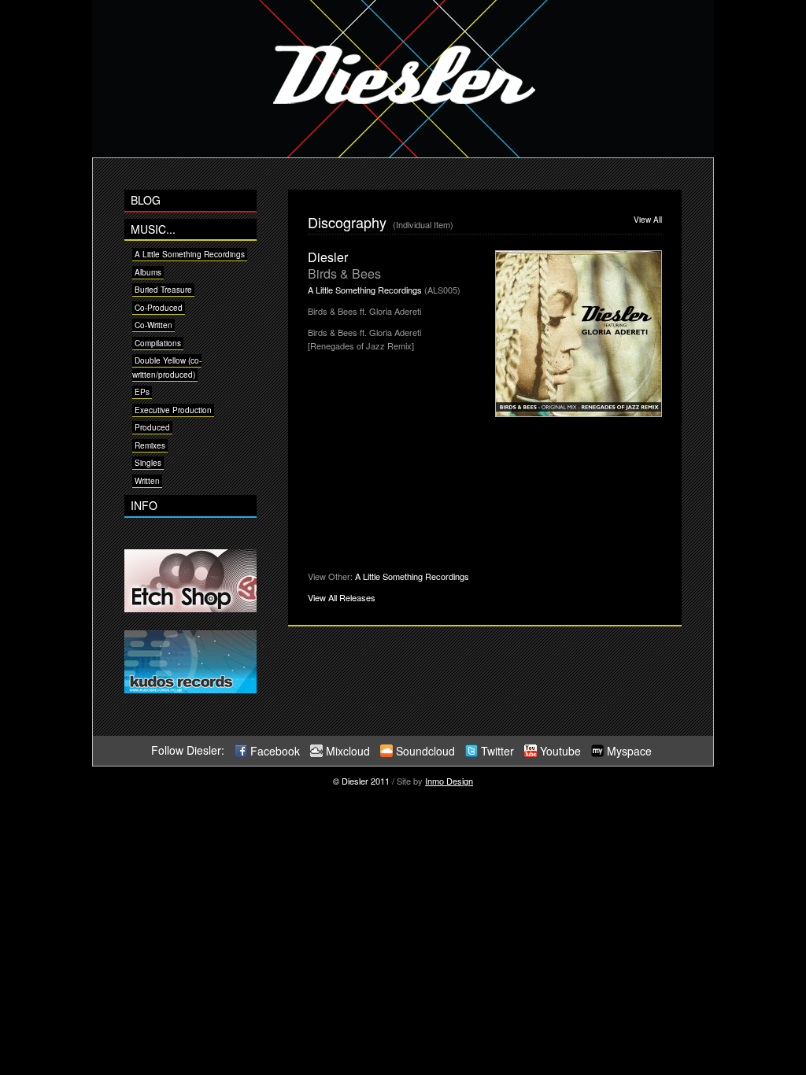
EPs (142, 391)
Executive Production (173, 410)
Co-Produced (159, 307)
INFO (144, 505)
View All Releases (341, 597)
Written (147, 480)
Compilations (158, 343)
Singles (148, 462)
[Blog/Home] (403, 153)
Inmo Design (449, 780)
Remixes (150, 445)
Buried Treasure (163, 289)
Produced (152, 427)
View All (648, 219)
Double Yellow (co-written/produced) (167, 367)
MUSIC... (153, 229)
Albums (148, 272)
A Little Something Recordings (190, 254)
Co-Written (153, 325)
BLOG (146, 200)
